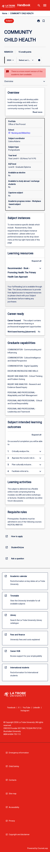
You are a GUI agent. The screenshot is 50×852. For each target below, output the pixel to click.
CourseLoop (43, 848)
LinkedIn (36, 707)
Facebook (11, 707)
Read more (37, 112)
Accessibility (14, 807)
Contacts (12, 780)
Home (4, 13)
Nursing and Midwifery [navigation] (20, 133)
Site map (12, 794)
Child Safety (14, 766)
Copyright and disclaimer (19, 834)
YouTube (26, 707)
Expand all (36, 261)
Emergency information (19, 753)
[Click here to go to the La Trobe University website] (8, 7)
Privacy (12, 821)
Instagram (25, 711)
